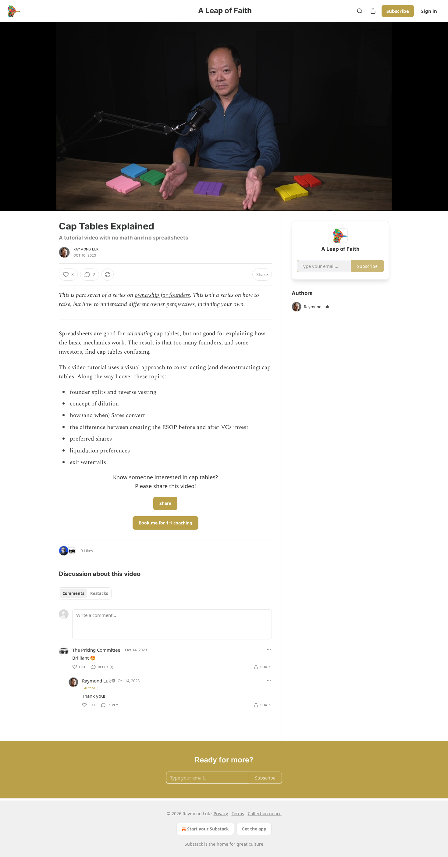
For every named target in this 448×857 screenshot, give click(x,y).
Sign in (429, 11)
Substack (194, 844)
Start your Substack (208, 829)
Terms (238, 813)
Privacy (221, 813)
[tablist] (85, 593)
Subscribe (397, 11)
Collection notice (265, 813)
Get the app (254, 829)
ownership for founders (162, 295)
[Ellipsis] (269, 649)
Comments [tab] (73, 593)
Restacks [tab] (99, 593)
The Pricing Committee (96, 650)
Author (89, 688)
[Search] (360, 11)
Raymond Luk (85, 249)
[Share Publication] (373, 11)
